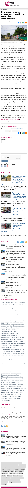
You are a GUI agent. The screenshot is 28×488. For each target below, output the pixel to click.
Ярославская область (5, 400)
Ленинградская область (18, 345)
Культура (12, 471)
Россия (11, 365)
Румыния (3, 367)
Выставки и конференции (12, 464)
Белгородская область (17, 310)
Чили (15, 394)
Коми (2, 341)
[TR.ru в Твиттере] (21, 242)
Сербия (13, 376)
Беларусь (10, 310)
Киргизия (22, 337)
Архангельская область (16, 306)
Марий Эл (22, 349)
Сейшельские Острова (6, 376)
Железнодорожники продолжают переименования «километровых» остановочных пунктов (13, 180)
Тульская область (12, 384)
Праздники (13, 477)
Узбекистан (3, 388)
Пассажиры (8, 131)
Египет (21, 321)
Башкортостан (4, 310)
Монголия (13, 351)
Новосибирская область (17, 357)
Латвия (10, 345)
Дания (11, 321)
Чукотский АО (4, 396)
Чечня (12, 394)
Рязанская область (10, 367)
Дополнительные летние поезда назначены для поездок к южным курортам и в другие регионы (16, 275)
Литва (11, 347)
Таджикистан (7, 380)
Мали (12, 349)
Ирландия (3, 327)
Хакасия (22, 390)
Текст (2, 145)
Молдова (8, 351)
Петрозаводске (4, 121)
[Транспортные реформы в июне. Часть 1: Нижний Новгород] (3, 454)
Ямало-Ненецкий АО (12, 398)
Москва (22, 351)
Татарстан (8, 382)
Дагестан (7, 321)
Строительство (5, 482)
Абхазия (3, 302)
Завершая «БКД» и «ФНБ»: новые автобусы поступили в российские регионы (13, 227)
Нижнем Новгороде (14, 119)
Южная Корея (4, 398)
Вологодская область (16, 317)
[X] (20, 22)
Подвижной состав (6, 477)
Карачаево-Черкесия (5, 335)
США (2, 380)
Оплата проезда (12, 473)
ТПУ (14, 482)
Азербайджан (22, 302)
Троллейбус (20, 128)
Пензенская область (19, 361)
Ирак (11, 325)
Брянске (8, 119)
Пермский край (4, 363)
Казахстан (13, 329)
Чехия (8, 394)
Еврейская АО (16, 321)
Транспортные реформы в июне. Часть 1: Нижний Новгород (15, 258)
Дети (3, 467)
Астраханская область (6, 308)
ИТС (12, 469)
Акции (3, 462)
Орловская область (5, 361)
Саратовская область (13, 368)
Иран (14, 325)
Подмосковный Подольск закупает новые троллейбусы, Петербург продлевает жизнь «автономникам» (14, 292)
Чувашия (19, 394)
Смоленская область (10, 378)
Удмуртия (19, 386)
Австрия (12, 302)
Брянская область (5, 314)
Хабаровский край (15, 390)
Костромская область (8, 341)
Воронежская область (5, 319)
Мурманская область (15, 353)
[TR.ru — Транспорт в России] (12, 5)
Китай (11, 339)
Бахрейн (19, 308)
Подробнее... (10, 414)
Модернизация (5, 473)
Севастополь (4, 374)
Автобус (13, 128)
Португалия (15, 363)
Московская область (5, 353)
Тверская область (15, 382)
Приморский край (22, 363)
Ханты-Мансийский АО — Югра (8, 392)
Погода (20, 475)
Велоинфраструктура (17, 462)
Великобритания (17, 314)
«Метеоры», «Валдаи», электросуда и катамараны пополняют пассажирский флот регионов (13, 266)
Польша (10, 363)
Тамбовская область (19, 380)
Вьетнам (13, 319)
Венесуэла (3, 316)
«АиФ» (9, 64)
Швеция (9, 396)
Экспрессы (4, 484)
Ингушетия (3, 325)
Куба (15, 343)
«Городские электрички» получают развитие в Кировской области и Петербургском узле (16, 436)
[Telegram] (24, 22)
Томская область (4, 384)
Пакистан (12, 361)
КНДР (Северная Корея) (19, 339)
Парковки (4, 475)
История (8, 469)
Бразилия (18, 312)
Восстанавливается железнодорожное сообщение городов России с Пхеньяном (15, 283)
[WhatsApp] (22, 22)
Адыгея (16, 302)
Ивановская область (15, 323)
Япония (18, 398)
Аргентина (3, 306)
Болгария (3, 312)
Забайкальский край (5, 323)
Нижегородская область (19, 355)
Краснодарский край (18, 341)
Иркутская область (20, 325)
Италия (17, 327)
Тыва (6, 386)
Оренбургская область (13, 359)
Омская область (4, 359)
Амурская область (20, 304)
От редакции (20, 473)
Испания (13, 327)
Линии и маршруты (19, 471)
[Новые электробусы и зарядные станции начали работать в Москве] (3, 443)
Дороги (10, 467)
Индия (8, 325)
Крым (11, 343)
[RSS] (26, 242)
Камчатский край (14, 333)
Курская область (4, 345)
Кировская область (5, 339)
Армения (8, 306)
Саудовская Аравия (5, 370)
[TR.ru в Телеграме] (23, 242)
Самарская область (19, 367)
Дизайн (6, 467)
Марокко (3, 351)
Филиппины (23, 388)
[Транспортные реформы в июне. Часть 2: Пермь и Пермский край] (3, 448)
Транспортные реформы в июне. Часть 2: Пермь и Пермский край (15, 252)
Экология (19, 482)
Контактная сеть (5, 471)
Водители (4, 464)
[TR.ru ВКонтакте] (18, 242)
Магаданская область (5, 349)
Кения (17, 337)
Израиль (22, 323)
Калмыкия (15, 331)
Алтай (6, 304)
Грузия (2, 321)
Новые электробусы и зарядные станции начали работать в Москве (16, 245)
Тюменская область (12, 386)
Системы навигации (15, 480)
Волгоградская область (6, 317)
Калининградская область (6, 331)
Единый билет (17, 467)
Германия (18, 319)
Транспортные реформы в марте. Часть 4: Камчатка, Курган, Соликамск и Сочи (19, 196)
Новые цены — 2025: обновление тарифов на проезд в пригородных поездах (19, 211)
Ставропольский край (20, 378)
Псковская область (5, 365)
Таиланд (12, 380)
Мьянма (22, 353)
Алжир (2, 304)
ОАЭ (24, 357)
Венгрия (23, 314)
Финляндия (3, 390)
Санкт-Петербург (4, 368)
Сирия (21, 376)
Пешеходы (15, 475)
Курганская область (12, 126)
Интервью (23, 467)
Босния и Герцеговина (10, 312)
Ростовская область (18, 365)
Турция (2, 386)
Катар (16, 335)
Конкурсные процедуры (20, 469)
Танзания (3, 382)
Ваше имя (3, 139)
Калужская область (5, 333)
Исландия (8, 327)
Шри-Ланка (14, 396)
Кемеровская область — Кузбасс (8, 337)
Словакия (3, 378)
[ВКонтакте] (18, 22)
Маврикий (15, 347)
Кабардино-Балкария (5, 329)
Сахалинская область (5, 372)
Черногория (3, 394)
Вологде (3, 119)
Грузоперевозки (22, 464)
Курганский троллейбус (12, 42)
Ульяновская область (15, 388)
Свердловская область (16, 372)
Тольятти (11, 121)
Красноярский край (5, 343)
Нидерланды (10, 355)
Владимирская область (11, 316)
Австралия (8, 302)
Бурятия (11, 314)
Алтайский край (11, 304)
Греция (22, 319)
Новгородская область (6, 357)
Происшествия (15, 131)
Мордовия (18, 351)
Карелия (13, 335)
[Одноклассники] (26, 22)
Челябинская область (19, 392)
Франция (8, 390)
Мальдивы (16, 349)
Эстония (19, 396)
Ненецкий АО (4, 355)
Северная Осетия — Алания (13, 374)
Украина (8, 388)
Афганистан (14, 308)
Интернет (4, 469)
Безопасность (8, 462)
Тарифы (10, 482)
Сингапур (17, 376)
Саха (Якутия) (13, 370)
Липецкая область (5, 347)
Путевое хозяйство (6, 480)
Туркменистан (20, 384)
